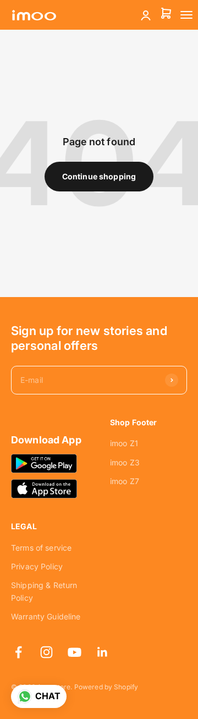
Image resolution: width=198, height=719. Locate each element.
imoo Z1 (124, 443)
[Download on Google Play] (44, 463)
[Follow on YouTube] (74, 652)
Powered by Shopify (106, 687)
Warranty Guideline (46, 616)
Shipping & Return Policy (44, 591)
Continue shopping (99, 176)
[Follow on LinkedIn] (102, 652)
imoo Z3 (125, 462)
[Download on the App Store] (44, 488)
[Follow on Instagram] (46, 652)
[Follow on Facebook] (18, 652)
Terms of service (41, 547)
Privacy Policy (37, 566)
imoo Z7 (124, 481)
